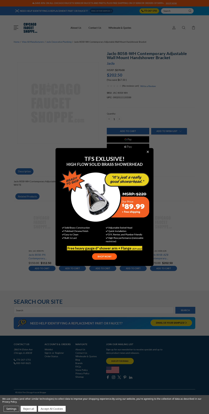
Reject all (28, 409)
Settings (11, 409)
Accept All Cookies (52, 409)
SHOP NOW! (104, 256)
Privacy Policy (9, 401)
